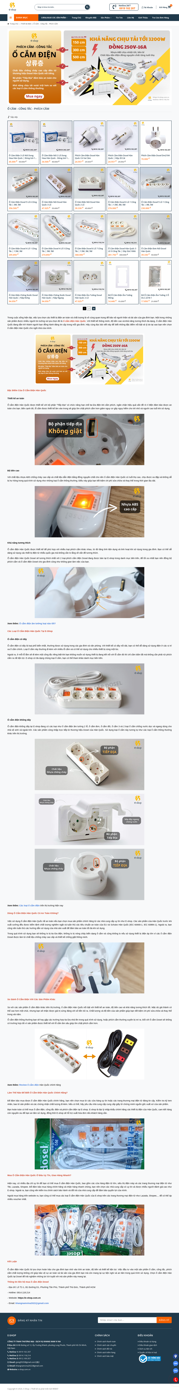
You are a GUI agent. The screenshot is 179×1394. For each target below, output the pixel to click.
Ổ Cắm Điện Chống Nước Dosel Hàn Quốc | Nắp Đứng (23, 296)
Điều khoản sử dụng (147, 1341)
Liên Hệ (130, 17)
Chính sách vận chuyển (106, 1345)
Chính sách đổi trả (104, 1349)
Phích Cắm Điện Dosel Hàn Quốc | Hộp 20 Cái (120, 156)
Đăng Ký (164, 1320)
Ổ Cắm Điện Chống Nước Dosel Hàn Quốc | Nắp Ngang (56, 296)
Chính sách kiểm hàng (106, 1352)
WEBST (55, 1389)
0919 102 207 (127, 8)
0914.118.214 (25, 1355)
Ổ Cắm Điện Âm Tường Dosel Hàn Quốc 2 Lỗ (88, 296)
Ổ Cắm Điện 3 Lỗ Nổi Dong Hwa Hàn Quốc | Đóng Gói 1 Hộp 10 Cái (22, 158)
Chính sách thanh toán (106, 1341)
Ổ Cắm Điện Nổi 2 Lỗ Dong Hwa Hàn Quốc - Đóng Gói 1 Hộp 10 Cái (55, 158)
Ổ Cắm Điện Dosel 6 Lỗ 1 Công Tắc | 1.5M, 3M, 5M (122, 203)
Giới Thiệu (143, 17)
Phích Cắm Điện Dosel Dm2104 (155, 155)
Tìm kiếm (87, 7)
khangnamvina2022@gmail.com (29, 1366)
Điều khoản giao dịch (148, 1345)
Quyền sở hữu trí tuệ (148, 1352)
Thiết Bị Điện (26, 24)
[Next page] (94, 308)
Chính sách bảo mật (105, 1356)
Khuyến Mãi (90, 17)
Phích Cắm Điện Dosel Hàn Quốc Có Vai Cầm (87, 156)
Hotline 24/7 (125, 5)
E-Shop (26, 1389)
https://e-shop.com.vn (29, 1298)
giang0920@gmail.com (25, 1362)
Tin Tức (119, 17)
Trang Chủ (76, 17)
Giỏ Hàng (165, 7)
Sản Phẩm (105, 17)
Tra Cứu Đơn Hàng (160, 17)
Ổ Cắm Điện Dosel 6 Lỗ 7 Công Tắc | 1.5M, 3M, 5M (89, 250)
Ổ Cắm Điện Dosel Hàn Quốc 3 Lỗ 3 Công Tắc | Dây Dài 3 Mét (122, 250)
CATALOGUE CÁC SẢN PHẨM (53, 17)
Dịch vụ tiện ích (145, 1349)
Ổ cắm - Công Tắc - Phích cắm (45, 24)
